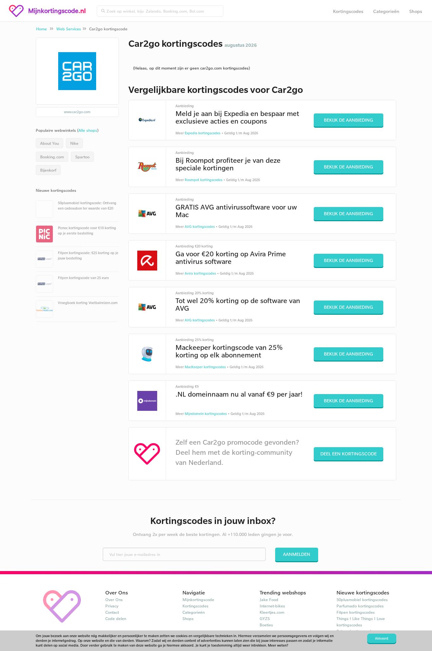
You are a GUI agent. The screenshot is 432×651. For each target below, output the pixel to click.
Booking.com (52, 156)
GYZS (265, 618)
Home (41, 28)
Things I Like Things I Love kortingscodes (360, 621)
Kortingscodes (348, 11)
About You (49, 143)
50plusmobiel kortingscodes (362, 599)
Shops (415, 11)
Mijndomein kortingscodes (206, 413)
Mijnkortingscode (198, 599)
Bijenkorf (48, 170)
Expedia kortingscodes (202, 133)
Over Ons (114, 599)
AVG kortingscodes (200, 226)
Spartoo (82, 156)
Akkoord (381, 638)
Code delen (115, 618)
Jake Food (269, 599)
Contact (112, 612)
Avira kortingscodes (200, 273)
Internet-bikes (272, 605)
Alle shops (87, 130)
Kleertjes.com (272, 612)
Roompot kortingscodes (203, 180)
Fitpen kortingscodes (355, 612)
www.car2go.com (77, 112)
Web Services (68, 28)
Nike (74, 143)
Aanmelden (296, 554)
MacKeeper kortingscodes (205, 367)
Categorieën (386, 11)
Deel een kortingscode (348, 454)
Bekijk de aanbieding (348, 120)
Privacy (112, 605)
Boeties (266, 624)
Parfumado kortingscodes (360, 605)
